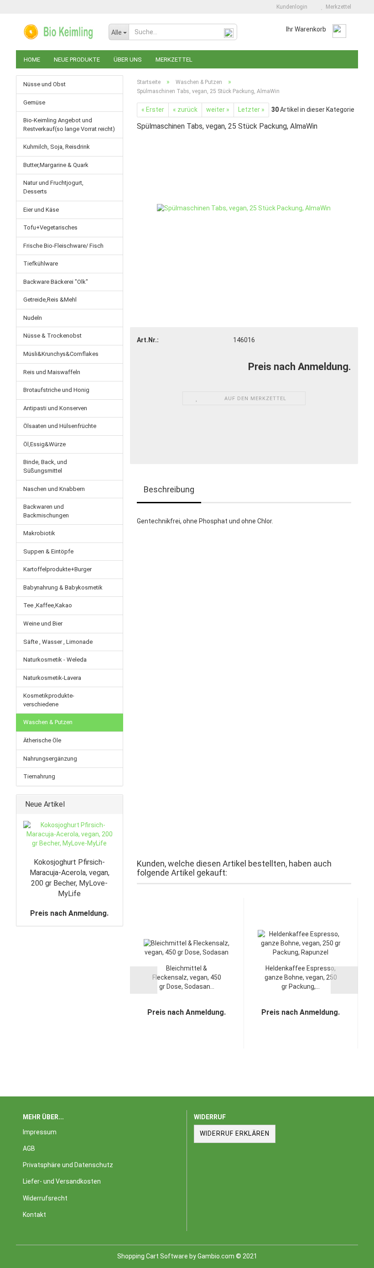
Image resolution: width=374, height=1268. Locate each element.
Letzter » (251, 109)
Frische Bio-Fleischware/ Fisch (63, 245)
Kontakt (34, 1214)
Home (32, 59)
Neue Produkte (77, 59)
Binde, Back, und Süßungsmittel (45, 466)
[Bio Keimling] (59, 32)
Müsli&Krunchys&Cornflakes (61, 353)
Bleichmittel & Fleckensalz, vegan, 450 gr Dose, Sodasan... (186, 977)
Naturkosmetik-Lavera (52, 677)
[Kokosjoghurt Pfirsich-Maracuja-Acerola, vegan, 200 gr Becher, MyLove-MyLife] (69, 834)
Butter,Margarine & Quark (55, 165)
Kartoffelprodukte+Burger (57, 569)
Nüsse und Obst (44, 84)
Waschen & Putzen (48, 722)
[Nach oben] (349, 1254)
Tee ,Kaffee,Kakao (47, 605)
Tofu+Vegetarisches (50, 227)
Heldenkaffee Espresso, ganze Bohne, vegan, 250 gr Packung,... (301, 977)
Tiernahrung (39, 776)
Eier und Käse (41, 209)
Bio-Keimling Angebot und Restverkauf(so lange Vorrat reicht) (69, 124)
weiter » (217, 109)
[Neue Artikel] (113, 804)
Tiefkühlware (40, 263)
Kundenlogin (290, 7)
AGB (29, 1148)
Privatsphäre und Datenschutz (68, 1165)
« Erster (152, 109)
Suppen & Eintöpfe (48, 551)
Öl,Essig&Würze (44, 444)
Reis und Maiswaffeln (51, 372)
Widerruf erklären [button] (235, 1133)
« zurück (185, 109)
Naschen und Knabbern (54, 488)
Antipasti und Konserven (55, 408)
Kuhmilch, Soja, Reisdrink (56, 146)
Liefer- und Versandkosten (62, 1181)
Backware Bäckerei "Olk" (55, 281)
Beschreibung (169, 489)
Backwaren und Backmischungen (46, 511)
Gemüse (34, 102)
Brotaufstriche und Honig (56, 389)
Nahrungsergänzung (50, 758)
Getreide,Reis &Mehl (50, 299)
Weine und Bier (42, 623)
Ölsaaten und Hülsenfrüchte (59, 426)
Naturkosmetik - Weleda (55, 659)
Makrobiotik (39, 533)
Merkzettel (337, 7)
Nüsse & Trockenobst (52, 335)
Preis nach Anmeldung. (69, 913)
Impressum (40, 1132)
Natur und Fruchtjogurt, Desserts (53, 187)
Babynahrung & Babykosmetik (63, 587)
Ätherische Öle (42, 740)
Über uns (128, 59)
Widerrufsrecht (45, 1198)
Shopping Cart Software (152, 1256)
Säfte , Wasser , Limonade (58, 641)
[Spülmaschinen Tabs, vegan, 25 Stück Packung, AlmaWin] (244, 208)
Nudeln (32, 317)
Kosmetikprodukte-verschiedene (48, 700)
